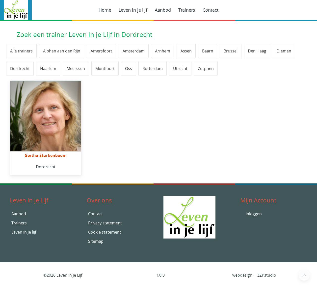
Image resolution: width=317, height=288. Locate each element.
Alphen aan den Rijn (61, 51)
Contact (210, 10)
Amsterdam (134, 51)
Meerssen (76, 68)
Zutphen (206, 68)
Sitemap (96, 241)
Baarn (207, 51)
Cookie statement (104, 232)
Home (105, 10)
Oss (128, 68)
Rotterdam (152, 68)
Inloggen (253, 213)
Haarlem (48, 68)
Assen (186, 51)
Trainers (186, 10)
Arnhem (162, 51)
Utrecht (180, 68)
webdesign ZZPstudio (254, 275)
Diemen (284, 51)
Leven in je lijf (133, 10)
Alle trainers (21, 51)
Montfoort (105, 68)
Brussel (231, 51)
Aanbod (163, 10)
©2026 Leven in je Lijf (62, 275)
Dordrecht (20, 68)
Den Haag (257, 51)
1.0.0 (160, 275)
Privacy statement (105, 223)
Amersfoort (101, 51)
